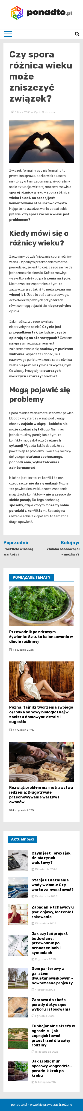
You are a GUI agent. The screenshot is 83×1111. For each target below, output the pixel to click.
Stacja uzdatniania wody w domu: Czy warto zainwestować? (53, 885)
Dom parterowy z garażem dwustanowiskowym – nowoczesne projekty (52, 975)
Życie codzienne (45, 112)
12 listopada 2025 (46, 1082)
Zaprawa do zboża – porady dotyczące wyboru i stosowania (51, 1005)
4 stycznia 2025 (23, 649)
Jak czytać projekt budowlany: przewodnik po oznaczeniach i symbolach (50, 943)
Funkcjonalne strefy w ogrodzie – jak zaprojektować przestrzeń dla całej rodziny (53, 1035)
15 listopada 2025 (46, 1051)
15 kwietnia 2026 (45, 869)
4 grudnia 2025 (44, 989)
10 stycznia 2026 (45, 896)
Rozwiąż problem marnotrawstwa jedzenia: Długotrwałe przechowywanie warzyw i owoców (41, 794)
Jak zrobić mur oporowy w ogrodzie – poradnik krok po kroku (52, 1068)
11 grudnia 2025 (45, 959)
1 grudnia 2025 (44, 1015)
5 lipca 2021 (22, 112)
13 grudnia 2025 (45, 923)
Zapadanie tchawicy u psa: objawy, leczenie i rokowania (53, 912)
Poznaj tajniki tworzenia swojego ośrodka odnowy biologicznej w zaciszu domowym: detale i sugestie (41, 714)
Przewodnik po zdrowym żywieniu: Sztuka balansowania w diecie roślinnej (41, 637)
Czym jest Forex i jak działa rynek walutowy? (51, 858)
